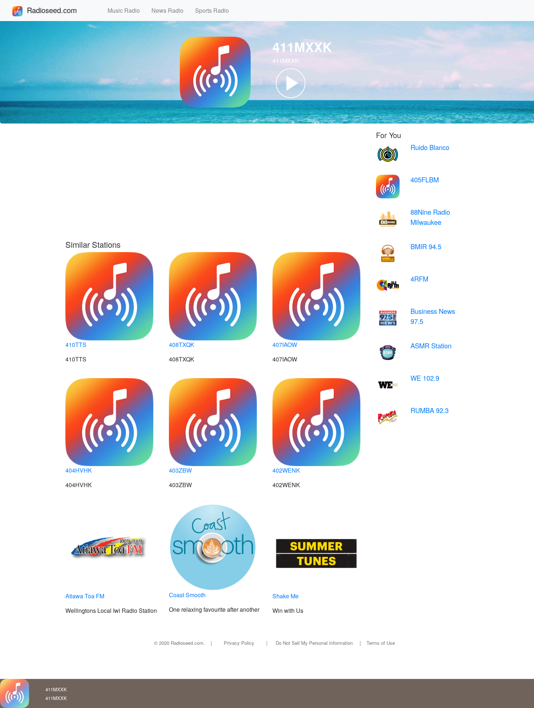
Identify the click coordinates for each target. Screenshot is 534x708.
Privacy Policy (239, 642)
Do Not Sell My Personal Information (314, 642)
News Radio (170, 10)
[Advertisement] (215, 185)
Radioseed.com (61, 10)
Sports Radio (215, 10)
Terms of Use (381, 642)
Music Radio (127, 10)
